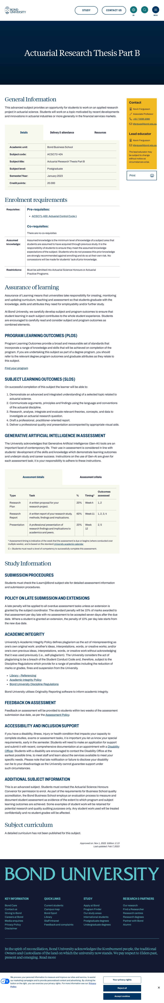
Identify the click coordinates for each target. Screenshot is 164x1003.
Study (86, 10)
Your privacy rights (122, 980)
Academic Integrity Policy (25, 679)
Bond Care (11, 905)
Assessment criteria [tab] (91, 477)
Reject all (122, 988)
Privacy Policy (13, 924)
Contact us (114, 10)
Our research (130, 905)
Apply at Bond (91, 905)
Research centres (133, 913)
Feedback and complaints (58, 924)
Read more (47, 957)
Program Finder (92, 909)
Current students (53, 905)
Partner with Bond (133, 920)
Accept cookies (122, 996)
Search (144, 9)
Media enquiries (14, 920)
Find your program (16, 368)
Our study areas (93, 913)
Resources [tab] (100, 132)
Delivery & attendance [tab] (62, 132)
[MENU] (155, 9)
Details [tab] (24, 132)
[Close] (158, 987)
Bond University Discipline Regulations (34, 684)
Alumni (127, 924)
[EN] (133, 9)
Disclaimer (11, 928)
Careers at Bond (14, 917)
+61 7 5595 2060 (141, 119)
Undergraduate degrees (97, 924)
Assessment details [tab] (33, 477)
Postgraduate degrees (96, 920)
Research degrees (133, 917)
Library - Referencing (23, 675)
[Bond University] (15, 10)
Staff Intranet (51, 920)
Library (48, 917)
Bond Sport (50, 913)
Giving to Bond (13, 913)
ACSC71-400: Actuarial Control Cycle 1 (54, 216)
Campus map (52, 909)
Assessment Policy (57, 714)
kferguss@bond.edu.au (145, 124)
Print (132, 175)
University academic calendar (68, 544)
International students (96, 917)
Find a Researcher (133, 909)
